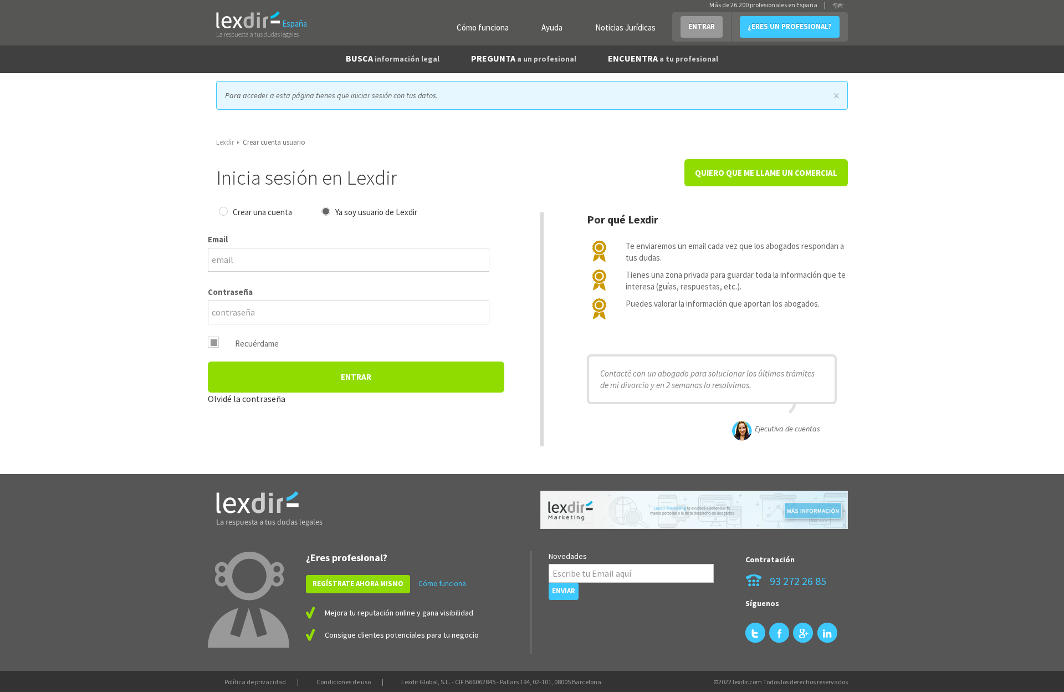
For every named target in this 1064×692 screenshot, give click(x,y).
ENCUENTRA (663, 58)
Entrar (356, 377)
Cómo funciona (483, 27)
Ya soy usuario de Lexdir (376, 212)
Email (218, 239)
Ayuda (551, 27)
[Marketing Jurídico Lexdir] (694, 510)
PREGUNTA (523, 58)
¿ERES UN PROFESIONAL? (790, 26)
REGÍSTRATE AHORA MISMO (358, 583)
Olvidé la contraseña (246, 398)
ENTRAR (701, 26)
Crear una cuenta (262, 212)
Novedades (568, 556)
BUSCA (392, 58)
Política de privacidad (255, 682)
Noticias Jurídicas (625, 27)
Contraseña (230, 292)
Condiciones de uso (343, 682)
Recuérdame (257, 343)
